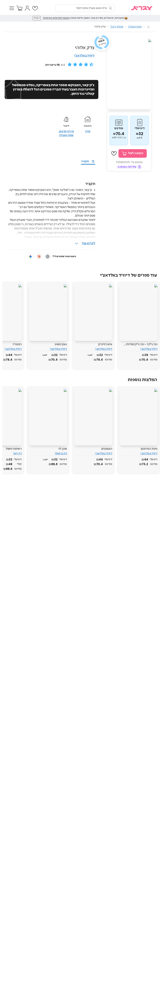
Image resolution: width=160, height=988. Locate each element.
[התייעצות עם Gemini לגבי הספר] (30, 256)
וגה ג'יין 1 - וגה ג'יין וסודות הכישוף (141, 344)
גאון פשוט (61, 344)
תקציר (85, 161)
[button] (12, 8)
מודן (87, 131)
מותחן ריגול (116, 26)
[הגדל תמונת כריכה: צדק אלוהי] (129, 74)
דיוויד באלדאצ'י (84, 56)
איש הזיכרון (105, 344)
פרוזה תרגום (66, 131)
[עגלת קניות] (19, 8)
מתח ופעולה (135, 26)
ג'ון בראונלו (61, 453)
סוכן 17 (63, 449)
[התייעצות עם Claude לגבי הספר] (39, 256)
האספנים (106, 449)
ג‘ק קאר (17, 453)
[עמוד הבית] (148, 27)
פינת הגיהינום (149, 449)
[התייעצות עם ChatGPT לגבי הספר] (47, 256)
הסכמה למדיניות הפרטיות (56, 18)
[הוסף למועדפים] (114, 153)
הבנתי (37, 18)
